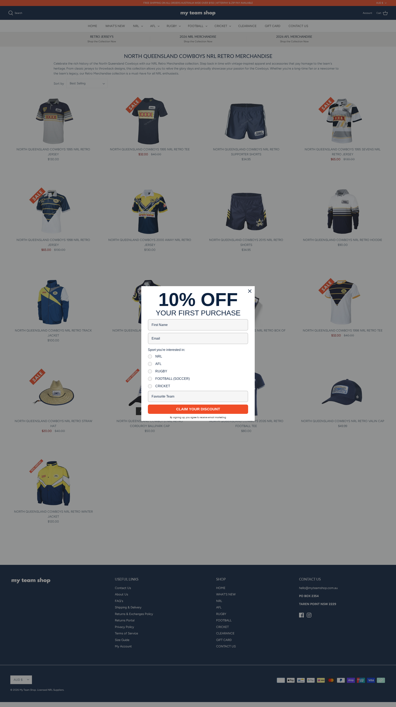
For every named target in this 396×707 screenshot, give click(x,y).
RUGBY (161, 371)
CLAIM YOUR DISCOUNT (198, 409)
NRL (158, 356)
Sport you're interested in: (166, 350)
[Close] (250, 291)
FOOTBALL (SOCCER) (172, 378)
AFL (158, 364)
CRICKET (162, 386)
